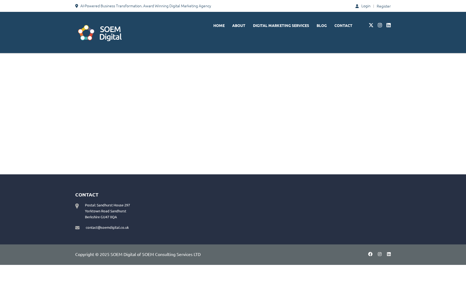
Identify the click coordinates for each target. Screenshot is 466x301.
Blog (322, 25)
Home (219, 25)
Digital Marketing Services (281, 25)
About (238, 25)
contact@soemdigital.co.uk (107, 227)
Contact (343, 25)
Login (366, 6)
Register (384, 6)
